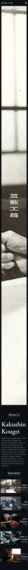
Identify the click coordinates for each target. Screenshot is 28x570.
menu (26, 3)
